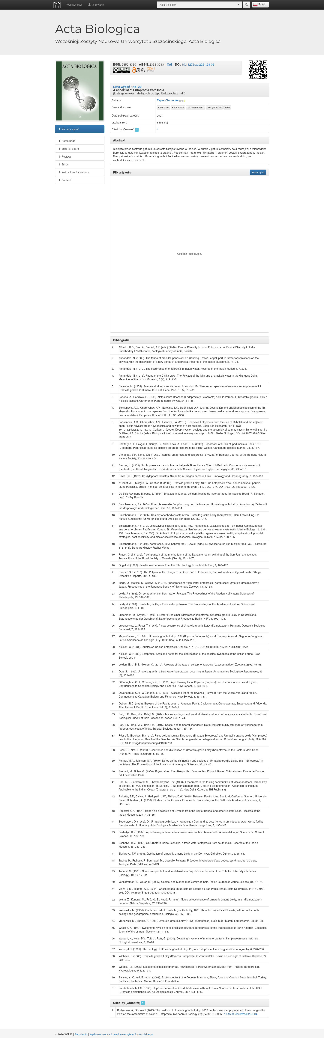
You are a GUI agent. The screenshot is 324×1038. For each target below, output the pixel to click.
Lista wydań (121, 87)
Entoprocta (163, 107)
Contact (66, 180)
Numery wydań (70, 129)
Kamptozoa (178, 107)
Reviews (66, 156)
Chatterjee (171, 100)
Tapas (161, 100)
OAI (169, 64)
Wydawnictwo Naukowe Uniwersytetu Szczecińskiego (121, 1034)
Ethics (65, 164)
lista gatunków (214, 107)
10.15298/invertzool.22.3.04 (240, 1014)
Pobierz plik (258, 172)
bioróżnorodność (195, 107)
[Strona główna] (58, 4)
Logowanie (97, 5)
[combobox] (260, 4)
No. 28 (136, 87)
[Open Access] (138, 70)
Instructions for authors (75, 172)
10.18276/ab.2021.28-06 (198, 64)
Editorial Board (70, 148)
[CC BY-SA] (121, 70)
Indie (227, 107)
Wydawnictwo (74, 5)
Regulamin (81, 1034)
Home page (68, 141)
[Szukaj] (246, 4)
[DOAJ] (151, 69)
